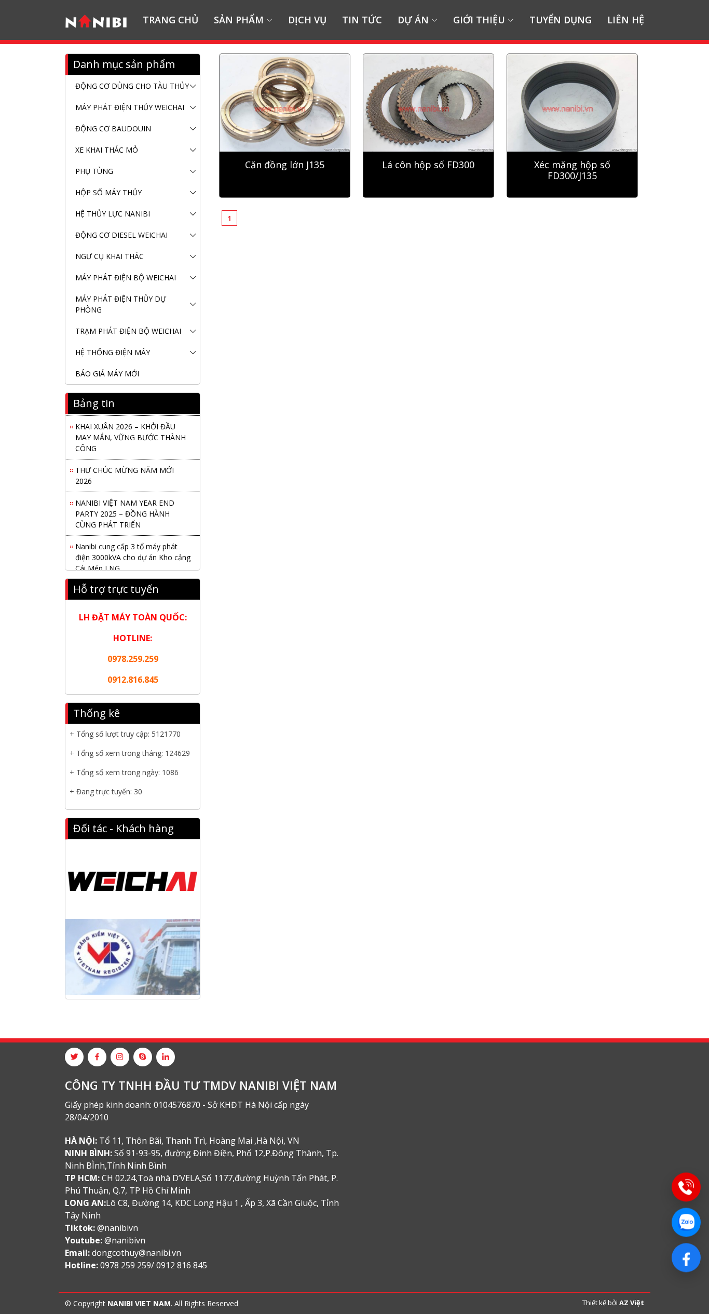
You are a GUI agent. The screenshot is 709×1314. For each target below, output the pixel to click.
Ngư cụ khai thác (109, 256)
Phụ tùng (94, 171)
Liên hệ (625, 19)
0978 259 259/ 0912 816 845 (153, 1265)
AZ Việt (631, 1302)
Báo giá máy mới (107, 373)
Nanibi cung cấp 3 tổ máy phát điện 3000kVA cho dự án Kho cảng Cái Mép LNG (132, 552)
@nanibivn (117, 1228)
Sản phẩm (239, 19)
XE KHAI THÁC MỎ (106, 150)
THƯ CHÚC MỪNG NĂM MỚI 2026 (124, 470)
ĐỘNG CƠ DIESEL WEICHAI (121, 235)
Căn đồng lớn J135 (284, 165)
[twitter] (74, 1057)
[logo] (96, 20)
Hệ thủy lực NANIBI (112, 214)
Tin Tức (362, 19)
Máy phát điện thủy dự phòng (120, 304)
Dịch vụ (307, 19)
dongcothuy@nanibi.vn (136, 1252)
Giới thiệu (479, 19)
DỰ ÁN (413, 19)
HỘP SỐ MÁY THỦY (108, 192)
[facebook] (97, 1057)
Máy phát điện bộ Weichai (125, 277)
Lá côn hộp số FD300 (428, 165)
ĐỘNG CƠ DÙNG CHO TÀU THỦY (132, 86)
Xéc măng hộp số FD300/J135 (572, 170)
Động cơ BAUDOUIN (113, 128)
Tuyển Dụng (560, 19)
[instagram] (120, 1057)
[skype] (142, 1057)
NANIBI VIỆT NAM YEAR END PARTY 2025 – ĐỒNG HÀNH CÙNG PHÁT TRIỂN (124, 509)
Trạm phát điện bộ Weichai (128, 331)
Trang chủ (170, 19)
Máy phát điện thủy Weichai (129, 107)
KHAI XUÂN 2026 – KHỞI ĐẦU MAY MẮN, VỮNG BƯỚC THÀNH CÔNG (130, 433)
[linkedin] (165, 1057)
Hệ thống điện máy (112, 352)
